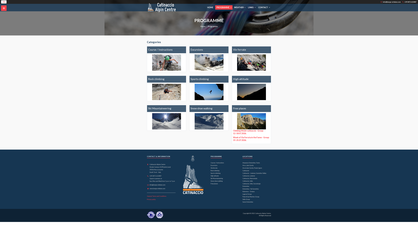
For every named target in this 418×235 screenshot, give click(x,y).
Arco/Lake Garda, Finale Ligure (252, 168)
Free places (239, 108)
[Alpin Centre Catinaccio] (162, 7)
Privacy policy (151, 199)
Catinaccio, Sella (248, 181)
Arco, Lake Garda (248, 165)
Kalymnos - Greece (249, 191)
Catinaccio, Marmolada (250, 178)
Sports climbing (200, 79)
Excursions (197, 49)
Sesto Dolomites (248, 202)
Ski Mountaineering (159, 108)
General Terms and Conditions (156, 196)
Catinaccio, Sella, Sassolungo (252, 184)
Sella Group (246, 199)
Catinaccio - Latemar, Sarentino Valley (254, 173)
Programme (223, 7)
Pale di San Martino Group (251, 197)
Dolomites (246, 186)
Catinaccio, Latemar (249, 176)
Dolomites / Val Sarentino (251, 189)
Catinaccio (246, 170)
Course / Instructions (160, 49)
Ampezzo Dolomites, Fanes (251, 163)
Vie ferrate (239, 49)
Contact (263, 7)
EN (4, 2)
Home (210, 7)
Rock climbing (156, 79)
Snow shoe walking (201, 108)
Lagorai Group (247, 194)
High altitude (241, 79)
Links (251, 7)
